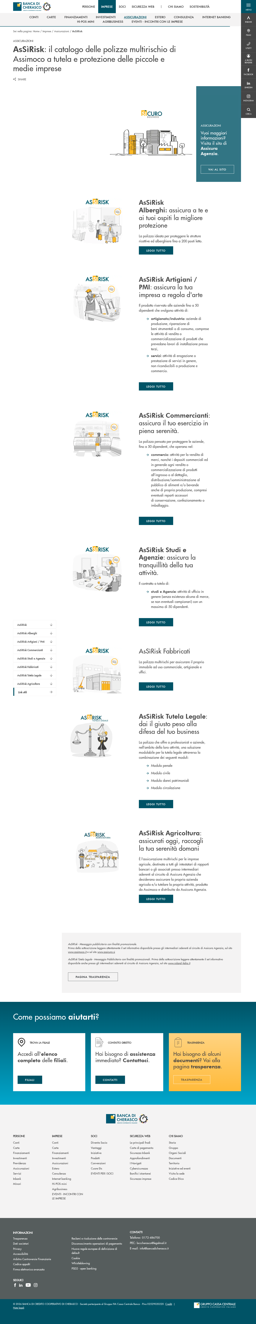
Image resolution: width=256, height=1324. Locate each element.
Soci (94, 1136)
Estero (55, 1168)
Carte (16, 1148)
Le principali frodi (140, 1142)
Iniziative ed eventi (180, 1168)
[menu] (146, 6)
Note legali (18, 1307)
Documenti (175, 1158)
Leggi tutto (156, 250)
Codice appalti (21, 1264)
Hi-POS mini (59, 1184)
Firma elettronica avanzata (28, 1269)
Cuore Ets (96, 1168)
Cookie (76, 1258)
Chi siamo (176, 1136)
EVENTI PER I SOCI (102, 1173)
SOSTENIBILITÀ (200, 6)
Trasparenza (20, 1238)
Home (36, 31)
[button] (248, 6)
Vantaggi (96, 1148)
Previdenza (19, 1163)
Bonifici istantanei (140, 1173)
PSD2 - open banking (84, 1268)
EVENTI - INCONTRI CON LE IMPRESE (67, 1196)
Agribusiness (59, 1189)
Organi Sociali (177, 1153)
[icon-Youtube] (28, 1285)
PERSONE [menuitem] (88, 6)
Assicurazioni (61, 31)
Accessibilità (20, 1254)
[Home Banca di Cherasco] (32, 6)
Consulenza (59, 1173)
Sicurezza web (140, 1136)
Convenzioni (98, 1163)
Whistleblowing (81, 1263)
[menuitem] (34, 17)
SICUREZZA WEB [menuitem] (143, 6)
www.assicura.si (106, 952)
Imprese (47, 31)
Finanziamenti (21, 1153)
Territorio (174, 1163)
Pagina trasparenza (93, 977)
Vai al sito (221, 170)
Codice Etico (176, 1179)
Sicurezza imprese (140, 1179)
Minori (17, 1184)
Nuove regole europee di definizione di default (94, 1251)
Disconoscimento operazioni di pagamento (98, 1243)
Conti (16, 1142)
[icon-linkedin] (21, 1285)
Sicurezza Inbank (140, 1153)
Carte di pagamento (141, 1148)
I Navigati (135, 1163)
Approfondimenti (140, 1158)
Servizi (17, 1173)
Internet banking (61, 1179)
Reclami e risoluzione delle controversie (94, 1238)
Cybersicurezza (139, 1168)
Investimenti (20, 1158)
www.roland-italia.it (179, 963)
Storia (172, 1142)
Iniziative (96, 1153)
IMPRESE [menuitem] (107, 6)
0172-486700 (151, 1237)
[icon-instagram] (35, 1285)
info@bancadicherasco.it (154, 1248)
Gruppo (173, 1148)
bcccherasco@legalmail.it (151, 1243)
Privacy (17, 1249)
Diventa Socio (99, 1142)
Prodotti (95, 1158)
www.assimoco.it (77, 952)
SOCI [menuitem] (122, 6)
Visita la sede (176, 1173)
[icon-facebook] (15, 1285)
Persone (19, 1136)
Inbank (17, 1179)
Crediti (168, 1304)
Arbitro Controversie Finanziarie (39, 1259)
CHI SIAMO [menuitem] (176, 6)
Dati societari (21, 1243)
